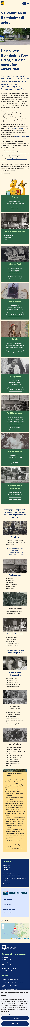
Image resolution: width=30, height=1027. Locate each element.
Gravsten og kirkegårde (12, 759)
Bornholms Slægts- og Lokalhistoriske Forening (15, 543)
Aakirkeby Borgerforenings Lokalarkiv (13, 846)
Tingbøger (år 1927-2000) (13, 613)
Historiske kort (10, 582)
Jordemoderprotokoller (12, 761)
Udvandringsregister (15, 499)
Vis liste (6, 920)
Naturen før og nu (10, 588)
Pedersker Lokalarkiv (11, 811)
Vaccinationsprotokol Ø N (13, 686)
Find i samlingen (15, 277)
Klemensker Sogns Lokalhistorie (14, 801)
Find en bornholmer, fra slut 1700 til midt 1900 (15, 752)
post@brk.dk (7, 959)
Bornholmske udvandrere (13, 712)
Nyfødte (15, 462)
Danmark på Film (10, 641)
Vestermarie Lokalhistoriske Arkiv (15, 829)
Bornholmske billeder (11, 584)
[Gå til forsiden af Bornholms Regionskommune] (10, 3)
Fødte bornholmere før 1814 (13, 757)
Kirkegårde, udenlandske (13, 718)
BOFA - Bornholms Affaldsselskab (13, 983)
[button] (28, 3)
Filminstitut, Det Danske (12, 643)
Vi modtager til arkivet (15, 314)
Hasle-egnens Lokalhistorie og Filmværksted (14, 794)
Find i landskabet (15, 428)
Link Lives (8, 765)
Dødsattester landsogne (13, 749)
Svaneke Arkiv (9, 817)
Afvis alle (15, 1023)
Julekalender (7, 237)
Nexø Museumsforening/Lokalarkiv (15, 807)
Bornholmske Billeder (15, 389)
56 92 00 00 (7, 957)
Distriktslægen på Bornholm (13, 747)
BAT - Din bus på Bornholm (11, 979)
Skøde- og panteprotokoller (13, 611)
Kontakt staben (8, 913)
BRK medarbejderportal (10, 989)
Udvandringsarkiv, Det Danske (14, 724)
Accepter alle (15, 1018)
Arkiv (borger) (7, 904)
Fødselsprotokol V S (11, 680)
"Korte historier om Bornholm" (15, 128)
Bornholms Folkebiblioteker (11, 986)
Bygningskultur (10, 580)
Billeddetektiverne (9, 235)
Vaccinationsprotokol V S (13, 684)
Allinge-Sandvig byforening (13, 780)
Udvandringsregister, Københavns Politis (15, 721)
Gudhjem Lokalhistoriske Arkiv (14, 790)
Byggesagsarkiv (10, 578)
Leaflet (13, 938)
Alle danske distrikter (12, 678)
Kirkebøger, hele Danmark (13, 763)
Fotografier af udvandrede (13, 714)
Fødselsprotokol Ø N (12, 682)
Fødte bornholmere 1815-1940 (14, 755)
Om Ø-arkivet (15, 208)
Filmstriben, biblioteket (12, 645)
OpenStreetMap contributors (23, 938)
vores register (16, 155)
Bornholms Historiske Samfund (14, 540)
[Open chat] (24, 3)
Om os (5, 239)
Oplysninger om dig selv (15, 352)
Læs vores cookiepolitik (8, 1015)
